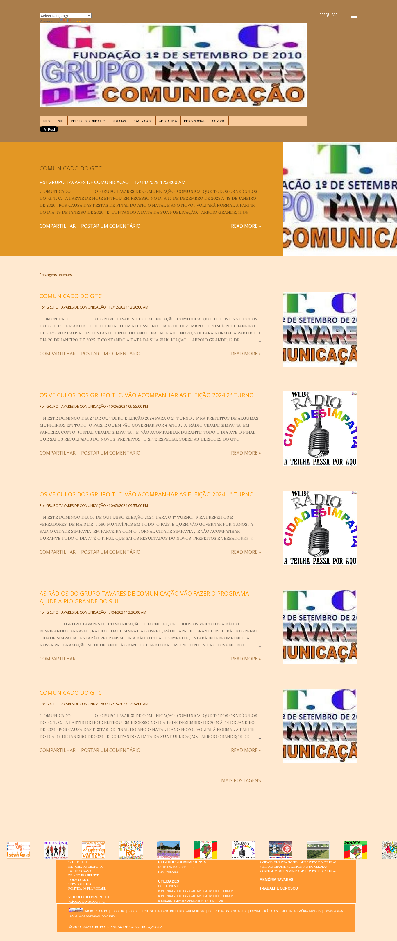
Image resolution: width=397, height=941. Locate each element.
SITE (61, 121)
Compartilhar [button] (58, 226)
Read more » (246, 226)
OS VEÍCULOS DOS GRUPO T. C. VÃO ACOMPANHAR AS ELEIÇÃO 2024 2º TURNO (147, 395)
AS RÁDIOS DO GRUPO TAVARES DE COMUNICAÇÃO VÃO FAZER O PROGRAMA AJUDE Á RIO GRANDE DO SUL (144, 597)
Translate (80, 21)
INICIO (47, 121)
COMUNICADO (142, 121)
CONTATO (218, 121)
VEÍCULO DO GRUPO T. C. (88, 121)
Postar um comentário (110, 226)
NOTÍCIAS (119, 121)
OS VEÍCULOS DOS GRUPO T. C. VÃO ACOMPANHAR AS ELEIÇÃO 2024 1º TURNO (147, 494)
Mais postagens (241, 780)
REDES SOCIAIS (194, 121)
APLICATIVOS (168, 121)
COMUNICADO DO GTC (71, 168)
